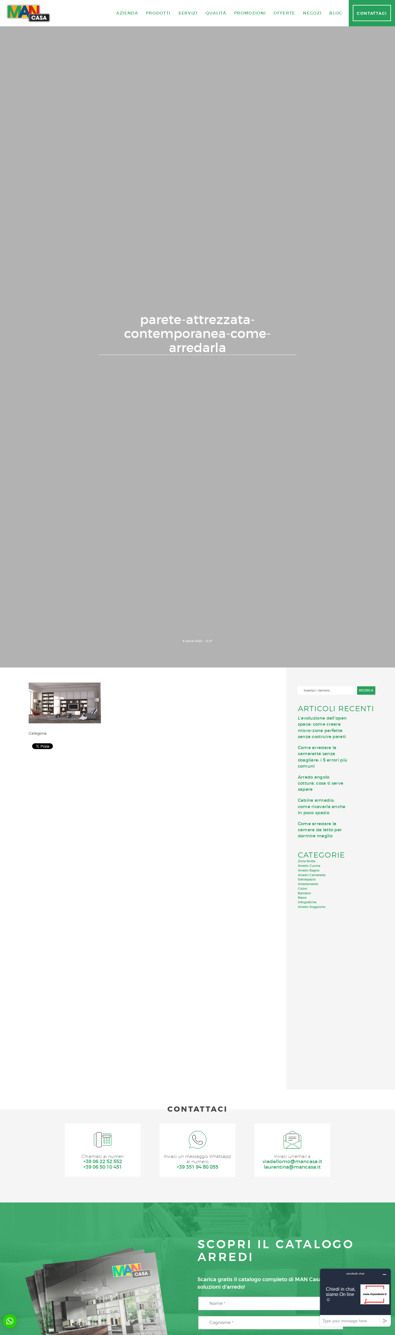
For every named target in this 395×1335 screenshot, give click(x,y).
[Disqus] (148, 828)
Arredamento (308, 884)
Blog (335, 13)
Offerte (284, 13)
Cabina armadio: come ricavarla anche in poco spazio (322, 806)
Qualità (216, 13)
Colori (302, 889)
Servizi (188, 13)
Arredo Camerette (311, 875)
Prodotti (158, 13)
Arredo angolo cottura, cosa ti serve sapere (321, 783)
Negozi (312, 13)
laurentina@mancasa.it (292, 1166)
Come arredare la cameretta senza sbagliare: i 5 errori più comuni (323, 757)
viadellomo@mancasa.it (292, 1161)
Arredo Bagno (309, 870)
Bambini (304, 893)
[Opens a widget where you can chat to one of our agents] (355, 1297)
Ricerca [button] (366, 690)
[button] (10, 1321)
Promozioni (250, 13)
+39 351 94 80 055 (197, 1166)
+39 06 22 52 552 (102, 1161)
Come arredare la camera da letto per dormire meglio (320, 830)
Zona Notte (306, 861)
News (302, 897)
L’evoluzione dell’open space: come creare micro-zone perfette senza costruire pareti (322, 727)
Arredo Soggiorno (312, 907)
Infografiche (307, 902)
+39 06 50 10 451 (102, 1166)
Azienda (127, 13)
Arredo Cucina (309, 866)
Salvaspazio (307, 879)
